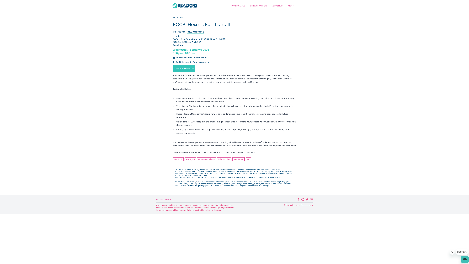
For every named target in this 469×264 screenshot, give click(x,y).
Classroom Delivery (206, 159)
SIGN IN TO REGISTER (184, 68)
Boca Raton (238, 159)
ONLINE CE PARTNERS (258, 6)
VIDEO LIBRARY (277, 6)
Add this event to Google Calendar (192, 62)
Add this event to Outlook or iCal (191, 57)
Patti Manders (195, 31)
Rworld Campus (163, 199)
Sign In (291, 6)
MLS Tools (178, 159)
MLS (248, 159)
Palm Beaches (224, 159)
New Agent (190, 159)
